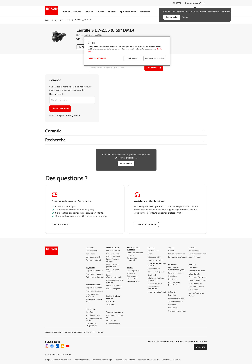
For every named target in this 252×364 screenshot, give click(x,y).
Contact (100, 12)
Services (130, 268)
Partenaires (145, 12)
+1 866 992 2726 (93, 332)
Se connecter (126, 163)
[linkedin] (57, 346)
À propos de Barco (128, 12)
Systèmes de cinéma (93, 285)
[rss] (62, 346)
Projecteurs (90, 268)
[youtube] (67, 346)
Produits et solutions (72, 12)
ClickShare (90, 247)
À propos (192, 264)
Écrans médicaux (112, 247)
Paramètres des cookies (97, 58)
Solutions (151, 247)
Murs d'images (91, 309)
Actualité (89, 12)
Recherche (152, 68)
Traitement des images (114, 312)
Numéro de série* (57, 94)
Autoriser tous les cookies (155, 58)
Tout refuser (132, 58)
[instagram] (46, 346)
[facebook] (52, 346)
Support (111, 12)
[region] (127, 51)
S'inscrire (200, 347)
